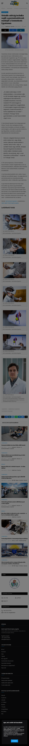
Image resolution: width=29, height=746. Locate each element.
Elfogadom (14, 741)
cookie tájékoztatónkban (12, 729)
